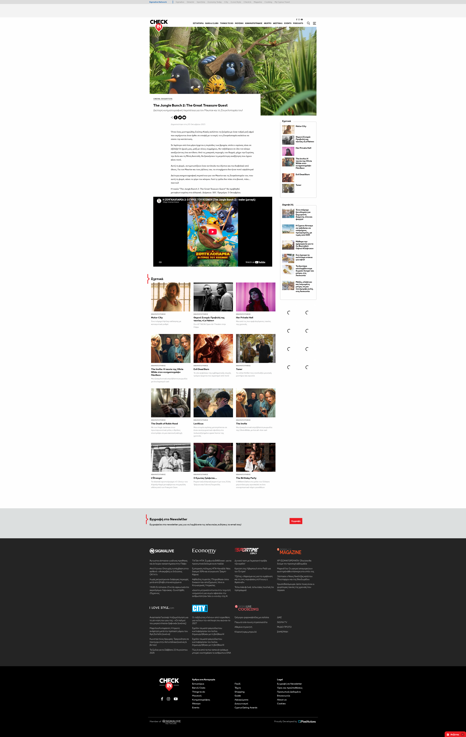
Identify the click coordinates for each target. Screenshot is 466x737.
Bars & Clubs (198, 687)
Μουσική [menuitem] (239, 23)
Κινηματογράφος (158, 314)
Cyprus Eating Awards (246, 707)
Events (195, 707)
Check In (247, 2)
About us (282, 699)
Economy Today (215, 2)
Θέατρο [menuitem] (267, 23)
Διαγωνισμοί (241, 703)
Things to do (198, 691)
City (226, 2)
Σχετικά (157, 279)
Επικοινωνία (283, 695)
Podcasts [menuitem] (298, 23)
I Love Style (236, 2)
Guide (238, 695)
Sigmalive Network (158, 2)
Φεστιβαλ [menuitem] (278, 23)
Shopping (240, 691)
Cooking (268, 2)
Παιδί (238, 683)
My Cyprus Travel (282, 2)
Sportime (201, 2)
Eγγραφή (295, 521)
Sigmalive (180, 2)
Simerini (190, 2)
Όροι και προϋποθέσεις (289, 687)
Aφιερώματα (241, 699)
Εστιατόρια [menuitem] (198, 23)
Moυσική (196, 695)
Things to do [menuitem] (226, 23)
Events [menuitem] (287, 23)
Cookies (281, 703)
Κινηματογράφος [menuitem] (253, 23)
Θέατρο (196, 703)
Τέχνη (238, 687)
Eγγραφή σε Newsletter (289, 683)
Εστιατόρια (198, 683)
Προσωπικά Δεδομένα (289, 691)
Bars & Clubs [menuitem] (211, 23)
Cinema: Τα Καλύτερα (162, 99)
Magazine (258, 2)
